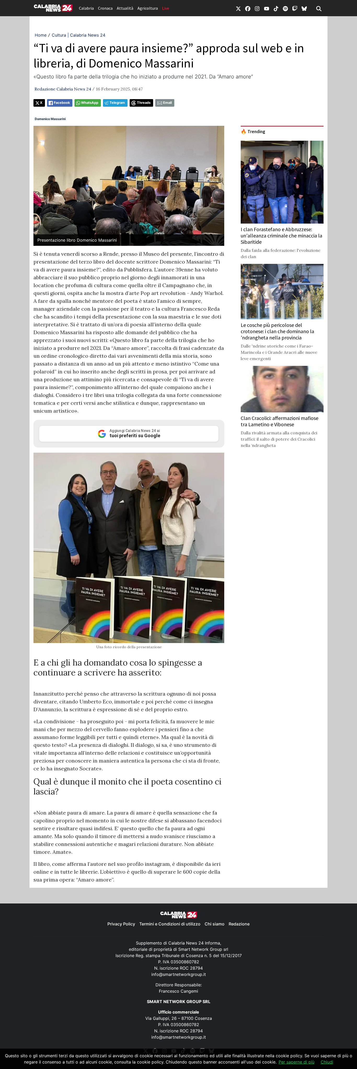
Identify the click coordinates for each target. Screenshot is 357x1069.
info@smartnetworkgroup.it (178, 974)
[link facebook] (247, 8)
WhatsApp (89, 103)
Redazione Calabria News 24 (62, 89)
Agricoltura (147, 8)
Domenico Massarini (50, 119)
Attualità (125, 8)
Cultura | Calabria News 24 (78, 35)
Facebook (62, 103)
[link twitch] (295, 8)
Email (167, 103)
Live (165, 8)
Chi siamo (214, 923)
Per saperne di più (296, 1062)
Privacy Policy (121, 923)
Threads (144, 103)
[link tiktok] (276, 8)
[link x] (238, 8)
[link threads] (304, 8)
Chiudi (327, 1062)
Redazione (239, 923)
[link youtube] (266, 8)
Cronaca (105, 8)
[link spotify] (285, 8)
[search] (319, 8)
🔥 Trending (253, 131)
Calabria (86, 8)
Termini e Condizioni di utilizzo (169, 923)
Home (41, 35)
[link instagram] (257, 8)
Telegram (117, 103)
